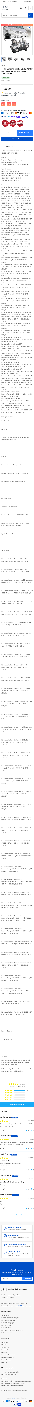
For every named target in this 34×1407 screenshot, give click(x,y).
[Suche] (30, 15)
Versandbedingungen (8, 1323)
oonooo (3, 65)
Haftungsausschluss (7, 1333)
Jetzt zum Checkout (17, 139)
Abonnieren (27, 1278)
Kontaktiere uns (6, 1360)
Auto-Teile (4, 1342)
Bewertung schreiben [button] (17, 1104)
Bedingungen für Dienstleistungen (11, 1330)
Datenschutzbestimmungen (10, 1318)
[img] (4, 1121)
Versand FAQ (5, 1315)
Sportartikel (5, 1347)
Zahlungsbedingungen (8, 1320)
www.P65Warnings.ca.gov (23, 1306)
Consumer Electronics (8, 1355)
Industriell (4, 1350)
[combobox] (17, 15)
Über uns (4, 1362)
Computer (4, 1352)
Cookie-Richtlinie (6, 1328)
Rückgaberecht (6, 1325)
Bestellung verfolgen (7, 1357)
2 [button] (16, 1214)
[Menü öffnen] (30, 8)
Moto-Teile (4, 1345)
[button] (9, 1090)
